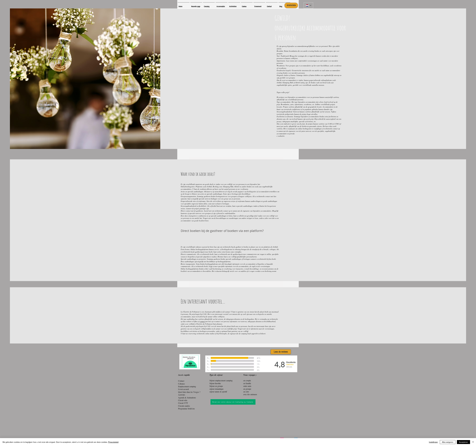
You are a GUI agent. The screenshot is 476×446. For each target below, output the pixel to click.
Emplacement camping (187, 386)
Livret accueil (183, 389)
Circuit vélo (182, 400)
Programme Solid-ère (186, 408)
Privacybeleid (113, 442)
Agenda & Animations (187, 397)
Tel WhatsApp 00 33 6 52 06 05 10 (277, 432)
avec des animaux (250, 394)
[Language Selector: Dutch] (308, 5)
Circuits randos (184, 406)
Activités (181, 394)
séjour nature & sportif (218, 391)
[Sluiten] (473, 442)
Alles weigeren (447, 442)
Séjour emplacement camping (221, 380)
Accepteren (463, 442)
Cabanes (181, 383)
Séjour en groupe (216, 386)
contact (202, 321)
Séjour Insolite (215, 383)
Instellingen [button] (433, 442)
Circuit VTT (183, 403)
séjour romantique (216, 389)
